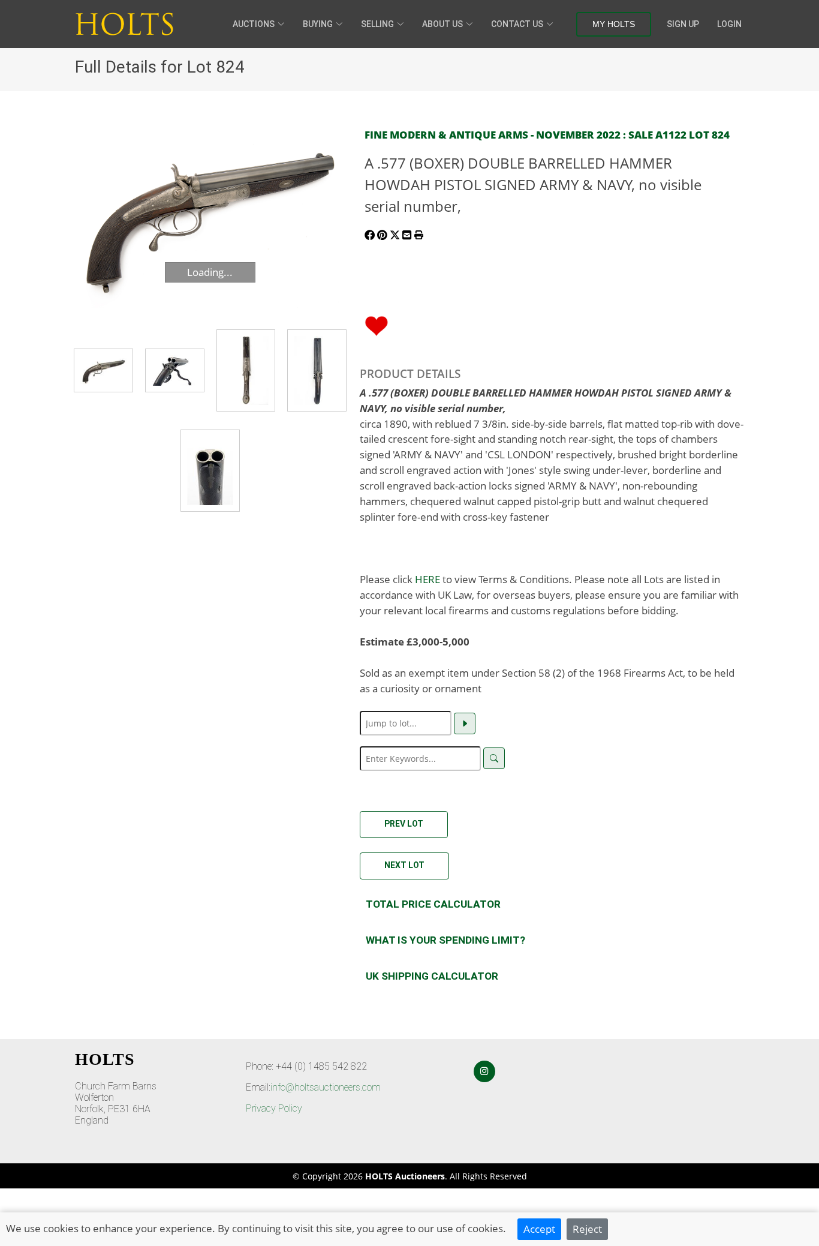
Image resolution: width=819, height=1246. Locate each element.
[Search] (494, 758)
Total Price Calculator (433, 904)
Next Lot (404, 865)
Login (729, 24)
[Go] (464, 723)
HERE (427, 579)
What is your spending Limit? (445, 940)
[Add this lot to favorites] (377, 324)
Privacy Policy (274, 1108)
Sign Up (683, 24)
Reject (587, 1228)
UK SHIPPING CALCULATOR (432, 976)
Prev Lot (403, 823)
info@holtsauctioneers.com (325, 1087)
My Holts (613, 24)
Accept (539, 1228)
